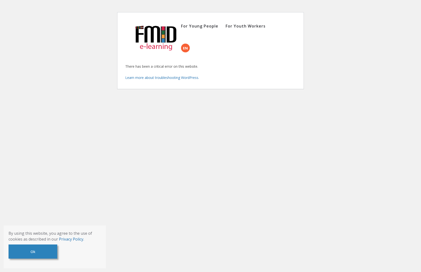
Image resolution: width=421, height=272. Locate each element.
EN (185, 48)
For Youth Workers (246, 26)
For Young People (199, 26)
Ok (32, 251)
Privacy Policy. (71, 239)
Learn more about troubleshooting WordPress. (162, 77)
